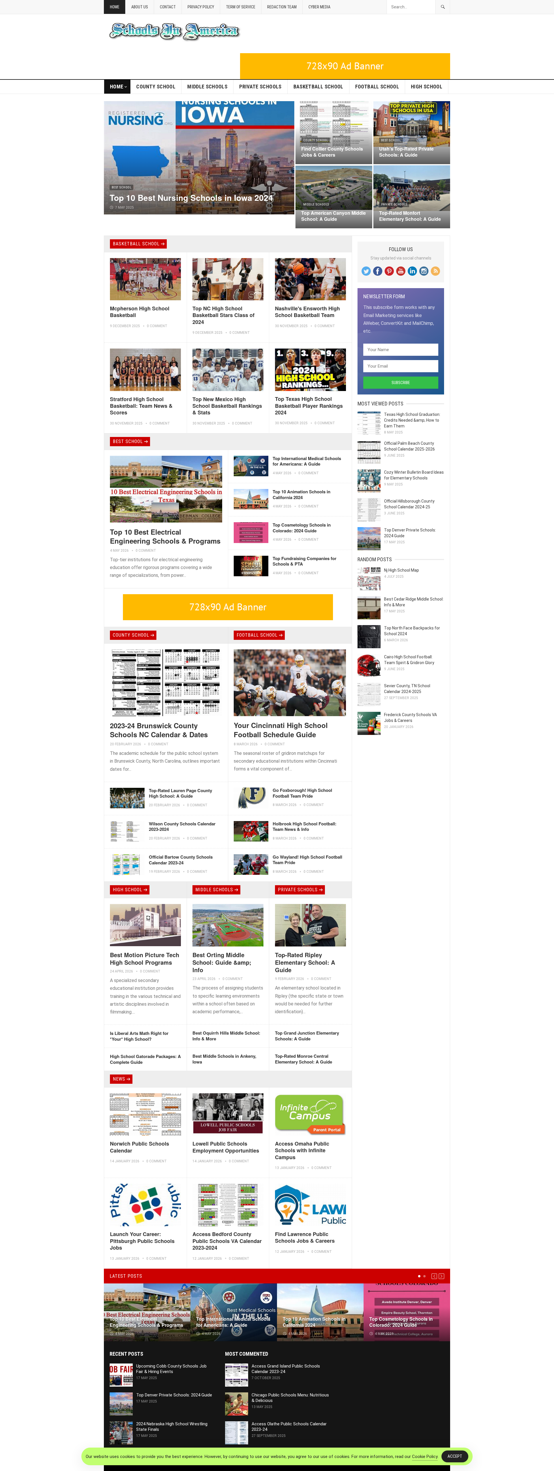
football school (377, 87)
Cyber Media (319, 7)
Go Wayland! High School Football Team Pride (307, 860)
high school (426, 87)
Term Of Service (240, 7)
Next (441, 1276)
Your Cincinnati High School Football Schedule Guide (281, 729)
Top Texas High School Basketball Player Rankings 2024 (309, 405)
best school (121, 187)
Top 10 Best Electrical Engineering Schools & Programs (165, 536)
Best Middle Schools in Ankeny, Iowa (224, 1059)
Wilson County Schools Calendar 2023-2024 (182, 826)
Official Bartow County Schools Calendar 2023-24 (181, 860)
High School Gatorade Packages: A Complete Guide (145, 1059)
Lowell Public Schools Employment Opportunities (225, 1147)
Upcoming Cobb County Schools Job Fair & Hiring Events (171, 1368)
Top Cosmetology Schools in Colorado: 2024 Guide (302, 528)
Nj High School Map (401, 570)
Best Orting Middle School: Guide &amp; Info (221, 962)
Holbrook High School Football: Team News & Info (304, 826)
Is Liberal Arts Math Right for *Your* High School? (139, 1036)
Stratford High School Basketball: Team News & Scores (141, 405)
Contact (168, 7)
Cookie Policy (425, 1456)
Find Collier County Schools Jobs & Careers (332, 151)
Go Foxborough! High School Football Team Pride (302, 793)
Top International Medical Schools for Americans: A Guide (307, 461)
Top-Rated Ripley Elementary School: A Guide (305, 962)
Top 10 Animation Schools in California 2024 (301, 494)
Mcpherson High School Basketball (139, 312)
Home (114, 7)
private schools (260, 87)
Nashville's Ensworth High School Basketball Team (307, 312)
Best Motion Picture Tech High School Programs (144, 958)
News (119, 1079)
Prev (434, 1276)
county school (155, 87)
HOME (116, 87)
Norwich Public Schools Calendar (139, 1147)
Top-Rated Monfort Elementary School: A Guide (410, 216)
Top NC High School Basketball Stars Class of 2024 (223, 315)
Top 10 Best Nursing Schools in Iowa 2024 (191, 197)
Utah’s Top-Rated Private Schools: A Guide (406, 151)
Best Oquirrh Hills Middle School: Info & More (226, 1036)
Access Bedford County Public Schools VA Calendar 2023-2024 (227, 1240)
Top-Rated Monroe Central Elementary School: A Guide (303, 1059)
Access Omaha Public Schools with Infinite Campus (302, 1150)
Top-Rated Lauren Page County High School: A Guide (180, 793)
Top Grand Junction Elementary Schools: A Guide (307, 1036)
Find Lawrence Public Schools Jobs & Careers (305, 1237)
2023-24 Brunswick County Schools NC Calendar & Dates (159, 729)
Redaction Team (282, 7)
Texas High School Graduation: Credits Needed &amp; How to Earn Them (412, 420)
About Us (139, 7)
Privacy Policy (201, 7)
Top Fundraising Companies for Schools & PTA (304, 561)
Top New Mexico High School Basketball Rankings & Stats (227, 405)
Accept (455, 1456)
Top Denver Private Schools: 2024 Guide (174, 1395)
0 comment (157, 326)
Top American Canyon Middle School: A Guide (333, 216)
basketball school (318, 87)
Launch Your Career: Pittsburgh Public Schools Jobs (142, 1240)
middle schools (207, 87)
